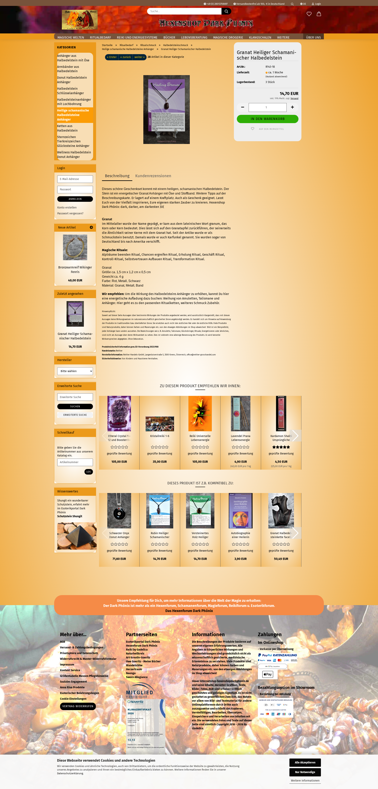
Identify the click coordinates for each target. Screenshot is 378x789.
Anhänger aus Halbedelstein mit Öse (73, 58)
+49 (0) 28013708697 (217, 4)
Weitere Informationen (305, 780)
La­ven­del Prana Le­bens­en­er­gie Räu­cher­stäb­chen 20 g (241, 438)
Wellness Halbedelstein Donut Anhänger (74, 154)
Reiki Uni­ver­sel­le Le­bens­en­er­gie (200, 438)
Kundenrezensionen (153, 175)
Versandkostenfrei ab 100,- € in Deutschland (260, 4)
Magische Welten (70, 37)
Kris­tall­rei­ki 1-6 (159, 436)
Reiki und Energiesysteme (137, 37)
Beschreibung (117, 175)
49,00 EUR (75, 280)
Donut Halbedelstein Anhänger (72, 80)
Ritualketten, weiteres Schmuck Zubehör (190, 303)
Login (317, 4)
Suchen (75, 406)
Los (88, 471)
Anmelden (75, 199)
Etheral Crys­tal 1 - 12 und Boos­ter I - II (119, 438)
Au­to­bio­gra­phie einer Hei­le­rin (240, 535)
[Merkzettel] (309, 14)
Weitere (283, 37)
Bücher (169, 37)
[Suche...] (226, 11)
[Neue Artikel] (91, 227)
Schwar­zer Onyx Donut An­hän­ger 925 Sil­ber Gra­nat (119, 535)
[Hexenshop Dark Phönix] (79, 19)
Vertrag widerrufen (78, 706)
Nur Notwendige (305, 772)
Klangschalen (260, 37)
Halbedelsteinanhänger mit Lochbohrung (74, 102)
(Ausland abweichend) (276, 76)
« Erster (112, 57)
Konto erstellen (67, 207)
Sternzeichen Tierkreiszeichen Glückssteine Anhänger (73, 141)
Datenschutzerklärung (70, 773)
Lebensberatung (194, 37)
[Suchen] (292, 3)
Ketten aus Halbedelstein (67, 128)
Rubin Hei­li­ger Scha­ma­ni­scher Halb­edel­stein (159, 535)
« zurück (125, 57)
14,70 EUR (75, 346)
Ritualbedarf (100, 37)
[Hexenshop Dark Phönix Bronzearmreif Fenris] (75, 247)
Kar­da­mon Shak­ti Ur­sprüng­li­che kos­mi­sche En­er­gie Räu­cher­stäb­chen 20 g (281, 438)
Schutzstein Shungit (69, 516)
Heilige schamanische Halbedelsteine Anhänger (73, 115)
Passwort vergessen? (70, 213)
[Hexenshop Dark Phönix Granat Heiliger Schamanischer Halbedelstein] (166, 109)
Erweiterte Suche (75, 415)
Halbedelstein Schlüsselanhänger (70, 91)
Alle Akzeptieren (305, 762)
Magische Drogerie (228, 37)
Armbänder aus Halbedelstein (68, 69)
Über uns (313, 37)
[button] (319, 14)
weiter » (139, 57)
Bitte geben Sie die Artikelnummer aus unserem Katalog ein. (75, 451)
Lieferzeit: (243, 72)
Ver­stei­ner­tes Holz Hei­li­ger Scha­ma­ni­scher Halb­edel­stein (200, 535)
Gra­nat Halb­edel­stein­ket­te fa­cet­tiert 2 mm (281, 535)
